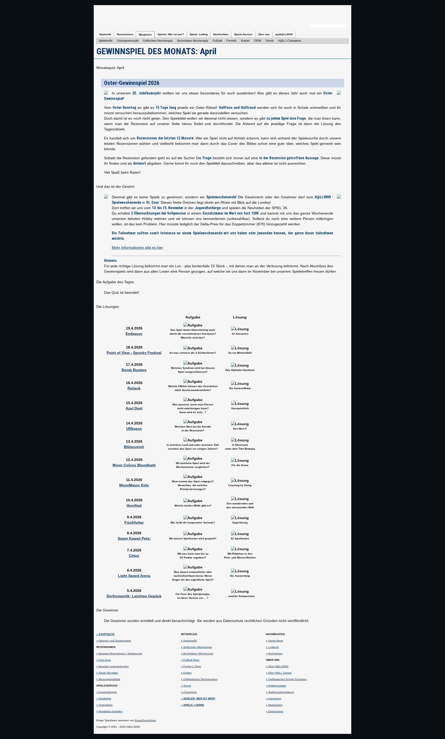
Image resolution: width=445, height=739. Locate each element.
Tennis (270, 40)
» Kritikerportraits (276, 685)
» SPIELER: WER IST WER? (198, 698)
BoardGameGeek (145, 720)
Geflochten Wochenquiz (158, 40)
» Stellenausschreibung (280, 692)
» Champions (189, 692)
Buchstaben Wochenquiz (192, 40)
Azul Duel (134, 408)
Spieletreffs (106, 40)
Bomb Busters (134, 370)
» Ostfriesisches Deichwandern (199, 679)
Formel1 (231, 40)
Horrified (134, 505)
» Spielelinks (103, 698)
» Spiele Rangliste (107, 672)
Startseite (105, 34)
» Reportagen (274, 653)
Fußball (217, 40)
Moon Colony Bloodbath (134, 465)
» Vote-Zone (103, 659)
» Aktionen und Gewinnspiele (113, 640)
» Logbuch (272, 647)
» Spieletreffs (189, 640)
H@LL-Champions (289, 40)
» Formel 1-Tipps (191, 666)
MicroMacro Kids (134, 485)
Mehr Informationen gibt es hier (137, 247)
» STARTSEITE (105, 634)
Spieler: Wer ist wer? (171, 34)
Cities (134, 556)
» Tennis (186, 685)
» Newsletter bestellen (109, 711)
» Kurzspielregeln (106, 692)
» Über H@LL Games (279, 672)
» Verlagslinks (104, 705)
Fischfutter (134, 522)
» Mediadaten (274, 705)
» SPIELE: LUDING (192, 705)
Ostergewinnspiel (128, 40)
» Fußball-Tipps (190, 659)
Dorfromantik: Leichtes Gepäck (134, 596)
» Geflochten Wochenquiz (196, 647)
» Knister (186, 672)
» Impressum (273, 698)
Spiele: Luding (199, 34)
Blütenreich (134, 447)
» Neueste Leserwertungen (112, 666)
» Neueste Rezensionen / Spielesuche (119, 653)
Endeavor (134, 334)
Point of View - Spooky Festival (134, 353)
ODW (257, 40)
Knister (245, 40)
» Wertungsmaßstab (108, 679)
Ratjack (134, 388)
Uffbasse (134, 428)
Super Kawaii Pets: (134, 538)
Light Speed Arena (134, 576)
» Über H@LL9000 (277, 666)
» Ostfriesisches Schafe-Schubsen (286, 679)
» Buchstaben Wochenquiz (197, 653)
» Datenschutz (274, 711)
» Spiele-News (274, 640)
